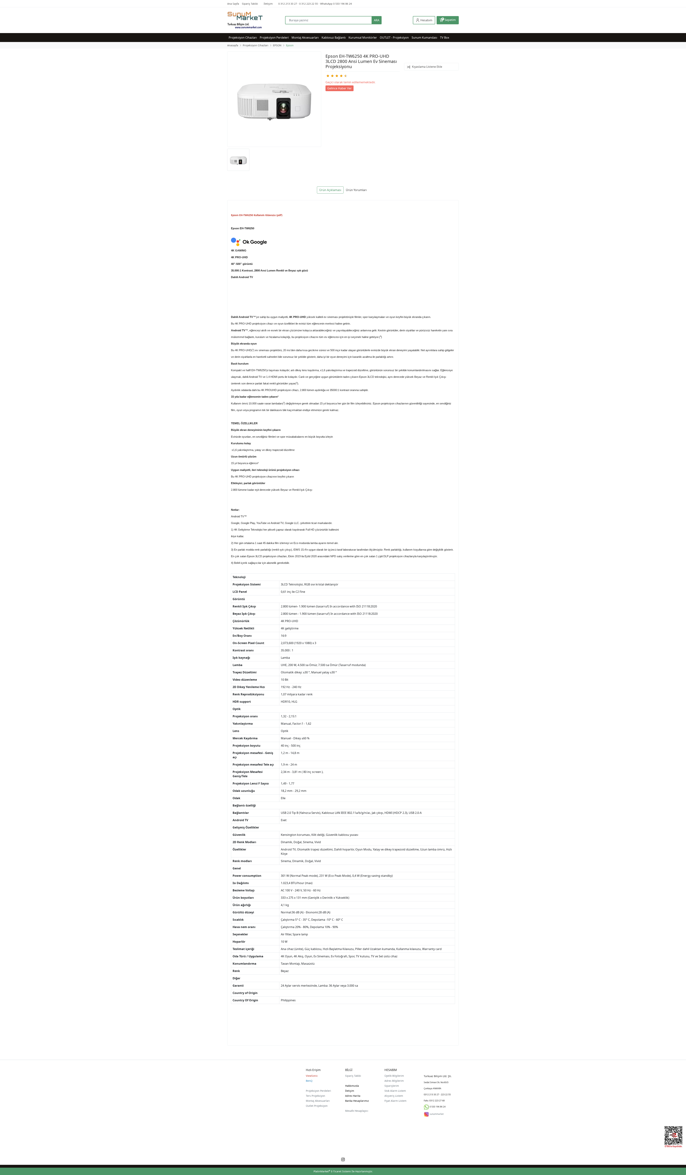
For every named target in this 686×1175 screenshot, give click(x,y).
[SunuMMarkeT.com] (256, 20)
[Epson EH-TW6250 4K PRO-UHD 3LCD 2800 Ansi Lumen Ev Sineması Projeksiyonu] (274, 99)
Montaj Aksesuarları (318, 1100)
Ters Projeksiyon (315, 1095)
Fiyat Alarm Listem (395, 1100)
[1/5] (327, 76)
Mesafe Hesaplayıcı (356, 1110)
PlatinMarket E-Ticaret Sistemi (332, 1171)
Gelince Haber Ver (339, 88)
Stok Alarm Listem (395, 1090)
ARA (376, 20)
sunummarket (437, 1113)
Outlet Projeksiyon (317, 1105)
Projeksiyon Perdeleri (318, 1090)
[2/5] (329, 76)
